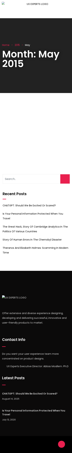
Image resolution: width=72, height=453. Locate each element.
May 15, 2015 (16, 115)
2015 (17, 45)
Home (5, 45)
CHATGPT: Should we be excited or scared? (29, 205)
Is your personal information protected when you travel (33, 412)
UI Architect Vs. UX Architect (33, 110)
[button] (32, 13)
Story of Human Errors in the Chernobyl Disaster (32, 239)
